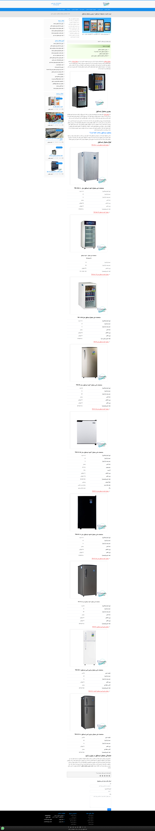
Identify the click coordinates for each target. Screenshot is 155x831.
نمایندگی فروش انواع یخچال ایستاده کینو (56, 62)
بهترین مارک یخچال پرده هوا (58, 23)
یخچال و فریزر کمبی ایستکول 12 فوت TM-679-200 (98, 691)
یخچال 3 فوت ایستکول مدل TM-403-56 (100, 409)
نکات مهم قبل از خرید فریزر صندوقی (57, 72)
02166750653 (56, 5)
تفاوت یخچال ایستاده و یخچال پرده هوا (56, 28)
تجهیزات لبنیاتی (75, 9)
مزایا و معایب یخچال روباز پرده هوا (57, 33)
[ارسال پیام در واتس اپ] (3, 828)
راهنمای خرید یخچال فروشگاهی (58, 83)
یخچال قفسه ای (60, 74)
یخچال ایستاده (75, 61)
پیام (110, 794)
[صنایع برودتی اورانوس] (106, 3)
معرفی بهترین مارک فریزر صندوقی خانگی (56, 57)
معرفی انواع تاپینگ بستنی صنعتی (57, 60)
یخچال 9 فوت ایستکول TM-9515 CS (101, 212)
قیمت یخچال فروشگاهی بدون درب (57, 79)
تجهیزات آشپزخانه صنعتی (91, 9)
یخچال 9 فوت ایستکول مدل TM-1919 (101, 342)
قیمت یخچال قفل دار (59, 64)
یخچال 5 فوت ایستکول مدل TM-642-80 (100, 491)
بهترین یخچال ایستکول (103, 49)
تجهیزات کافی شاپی (61, 9)
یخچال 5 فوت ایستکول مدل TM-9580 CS (100, 274)
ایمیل (110, 789)
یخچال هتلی (106, 114)
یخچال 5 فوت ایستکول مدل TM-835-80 (100, 145)
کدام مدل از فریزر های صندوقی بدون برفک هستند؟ (54, 69)
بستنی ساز (82, 9)
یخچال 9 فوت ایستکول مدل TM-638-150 (100, 558)
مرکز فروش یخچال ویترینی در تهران (57, 81)
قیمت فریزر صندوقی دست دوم (58, 35)
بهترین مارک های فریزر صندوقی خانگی (56, 26)
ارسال (109, 809)
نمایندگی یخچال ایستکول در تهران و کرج (99, 56)
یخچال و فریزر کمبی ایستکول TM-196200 (100, 627)
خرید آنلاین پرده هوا (60, 86)
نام (110, 783)
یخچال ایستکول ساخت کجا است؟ (101, 51)
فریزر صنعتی (100, 9)
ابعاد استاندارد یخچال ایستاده (58, 88)
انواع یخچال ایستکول (103, 53)
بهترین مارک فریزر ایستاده (59, 67)
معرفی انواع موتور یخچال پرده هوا (57, 30)
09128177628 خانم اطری (56, 3)
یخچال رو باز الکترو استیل (59, 76)
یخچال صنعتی (107, 9)
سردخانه (68, 9)
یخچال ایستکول (107, 61)
